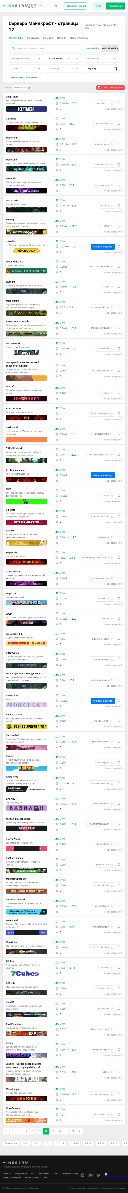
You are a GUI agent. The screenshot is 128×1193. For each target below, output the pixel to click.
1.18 (62, 185)
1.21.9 (88, 1143)
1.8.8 (62, 307)
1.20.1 (71, 185)
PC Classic (33, 38)
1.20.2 (63, 164)
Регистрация (115, 6)
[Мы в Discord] (91, 1176)
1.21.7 (71, 123)
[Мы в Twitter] (99, 1176)
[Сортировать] (116, 68)
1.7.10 (63, 246)
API (45, 1177)
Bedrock (61, 38)
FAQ (56, 6)
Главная (7, 1173)
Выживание (31, 77)
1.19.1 (63, 1072)
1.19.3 (73, 537)
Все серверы (16, 38)
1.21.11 (60, 1143)
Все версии (11, 1143)
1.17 (62, 413)
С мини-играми (16, 77)
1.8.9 (62, 557)
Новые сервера (79, 38)
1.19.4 (63, 226)
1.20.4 (73, 164)
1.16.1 (63, 205)
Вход (98, 6)
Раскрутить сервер (35, 6)
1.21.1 (63, 1114)
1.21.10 (74, 1143)
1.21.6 (63, 598)
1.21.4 (63, 783)
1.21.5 (63, 144)
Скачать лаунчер (102, 246)
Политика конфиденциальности (85, 1188)
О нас (55, 1173)
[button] (93, 48)
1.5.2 (62, 639)
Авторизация (21, 1173)
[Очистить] (69, 58)
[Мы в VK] (83, 1176)
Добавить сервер (70, 1173)
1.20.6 (73, 103)
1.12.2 (63, 287)
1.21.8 (73, 144)
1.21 (47, 1143)
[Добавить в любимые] (119, 103)
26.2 (25, 1143)
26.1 (36, 1143)
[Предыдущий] (6, 1131)
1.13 (62, 123)
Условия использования (113, 1188)
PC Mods (48, 38)
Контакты (44, 1173)
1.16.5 (63, 103)
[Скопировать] (112, 103)
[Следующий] (79, 1131)
